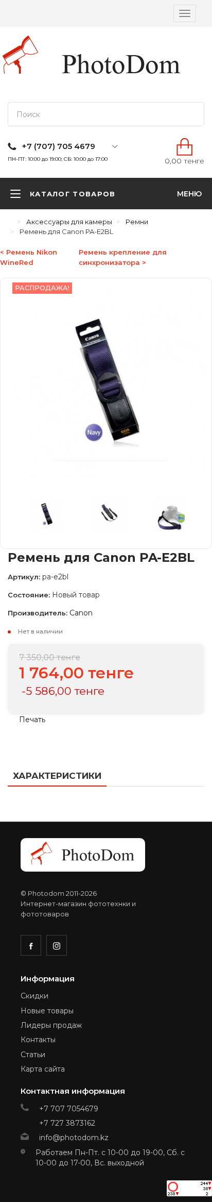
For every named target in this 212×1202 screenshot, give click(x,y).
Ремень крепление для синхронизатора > (123, 257)
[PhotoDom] (121, 64)
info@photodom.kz (74, 1137)
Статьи (33, 1054)
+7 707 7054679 (68, 1108)
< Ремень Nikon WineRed (28, 257)
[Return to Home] (10, 222)
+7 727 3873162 (67, 1123)
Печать (31, 719)
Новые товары (47, 1010)
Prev (22, 516)
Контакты (38, 1039)
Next (190, 516)
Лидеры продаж (51, 1025)
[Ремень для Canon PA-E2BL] (53, 516)
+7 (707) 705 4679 (58, 146)
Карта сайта (43, 1069)
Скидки (34, 995)
